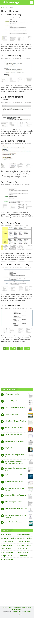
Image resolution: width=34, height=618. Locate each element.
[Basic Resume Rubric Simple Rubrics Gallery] (29, 248)
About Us (24, 607)
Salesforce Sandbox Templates (14, 481)
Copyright (10, 607)
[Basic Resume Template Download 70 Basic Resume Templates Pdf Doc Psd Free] (4, 124)
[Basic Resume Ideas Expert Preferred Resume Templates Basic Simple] (21, 330)
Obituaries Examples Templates (14, 441)
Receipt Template (6, 556)
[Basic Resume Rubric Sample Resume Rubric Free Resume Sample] (4, 248)
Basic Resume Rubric (11, 223)
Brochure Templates (23, 535)
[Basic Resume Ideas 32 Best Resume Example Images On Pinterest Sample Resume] (29, 330)
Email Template (6, 549)
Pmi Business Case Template (13, 434)
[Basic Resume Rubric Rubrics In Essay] (21, 248)
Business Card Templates (8, 538)
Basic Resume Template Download (12, 98)
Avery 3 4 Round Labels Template (15, 407)
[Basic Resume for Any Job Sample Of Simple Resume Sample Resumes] (29, 39)
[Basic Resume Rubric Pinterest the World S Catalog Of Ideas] (13, 248)
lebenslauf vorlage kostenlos (17, 615)
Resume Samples (22, 556)
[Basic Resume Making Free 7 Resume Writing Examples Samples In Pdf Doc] (29, 80)
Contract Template (6, 545)
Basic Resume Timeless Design (15, 264)
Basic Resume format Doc (13, 140)
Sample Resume (26, 612)
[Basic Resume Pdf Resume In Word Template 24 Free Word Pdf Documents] (4, 207)
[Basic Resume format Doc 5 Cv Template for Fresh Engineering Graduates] (13, 165)
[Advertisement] (17, 369)
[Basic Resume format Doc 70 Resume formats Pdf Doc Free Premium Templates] (4, 165)
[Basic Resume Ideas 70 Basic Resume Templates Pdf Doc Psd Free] (13, 330)
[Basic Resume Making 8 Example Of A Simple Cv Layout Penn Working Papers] (21, 80)
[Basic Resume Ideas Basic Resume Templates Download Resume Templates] (4, 330)
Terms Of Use (17, 607)
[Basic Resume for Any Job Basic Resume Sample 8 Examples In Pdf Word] (13, 39)
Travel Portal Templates (12, 414)
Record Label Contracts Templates (15, 495)
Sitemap (5, 607)
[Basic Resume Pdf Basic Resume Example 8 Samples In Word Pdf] (21, 207)
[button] (31, 2)
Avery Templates (6, 535)
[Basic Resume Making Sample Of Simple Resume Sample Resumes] (13, 80)
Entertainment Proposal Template (15, 421)
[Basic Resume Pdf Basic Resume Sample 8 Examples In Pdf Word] (29, 207)
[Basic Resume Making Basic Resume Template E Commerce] (4, 80)
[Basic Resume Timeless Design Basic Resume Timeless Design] (4, 289)
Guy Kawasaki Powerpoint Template (16, 475)
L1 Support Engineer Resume (13, 502)
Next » (27, 348)
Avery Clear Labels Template (13, 522)
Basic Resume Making (11, 55)
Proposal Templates (23, 552)
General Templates (7, 552)
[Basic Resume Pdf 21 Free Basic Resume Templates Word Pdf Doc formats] (13, 207)
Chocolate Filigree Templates (14, 401)
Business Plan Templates (24, 538)
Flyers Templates (22, 549)
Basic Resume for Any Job (13, 14)
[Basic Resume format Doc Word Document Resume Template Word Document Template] (29, 165)
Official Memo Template (12, 394)
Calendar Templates (7, 542)
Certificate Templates (23, 542)
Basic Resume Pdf (9, 181)
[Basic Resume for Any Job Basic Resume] (4, 39)
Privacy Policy (18, 609)
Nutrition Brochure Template (14, 428)
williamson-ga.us (17, 611)
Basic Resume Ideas (10, 305)
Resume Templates (6, 17)
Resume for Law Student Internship (16, 508)
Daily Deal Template (11, 448)
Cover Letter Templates (24, 545)
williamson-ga (10, 2)
